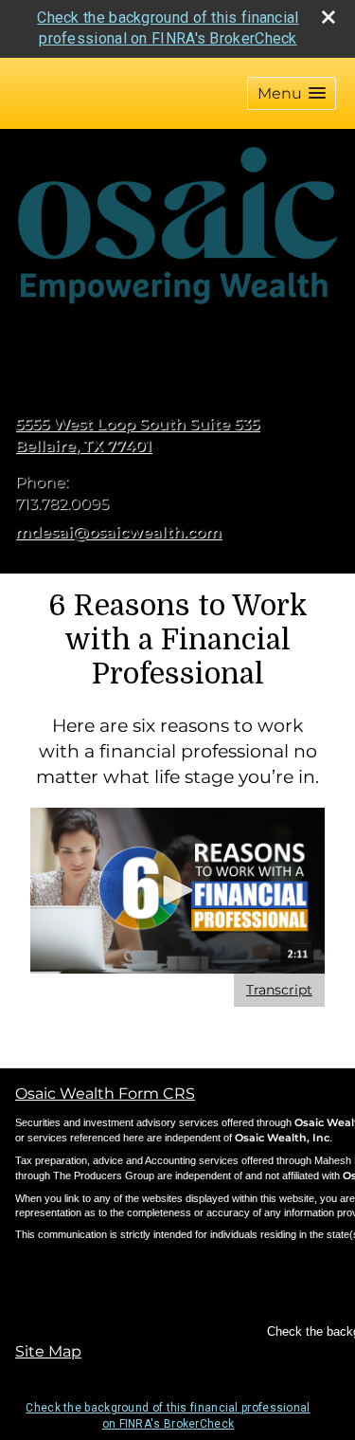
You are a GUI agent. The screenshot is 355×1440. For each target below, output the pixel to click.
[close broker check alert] (328, 17)
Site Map (48, 1351)
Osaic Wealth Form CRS (105, 1094)
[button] (291, 93)
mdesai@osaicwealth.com (118, 532)
